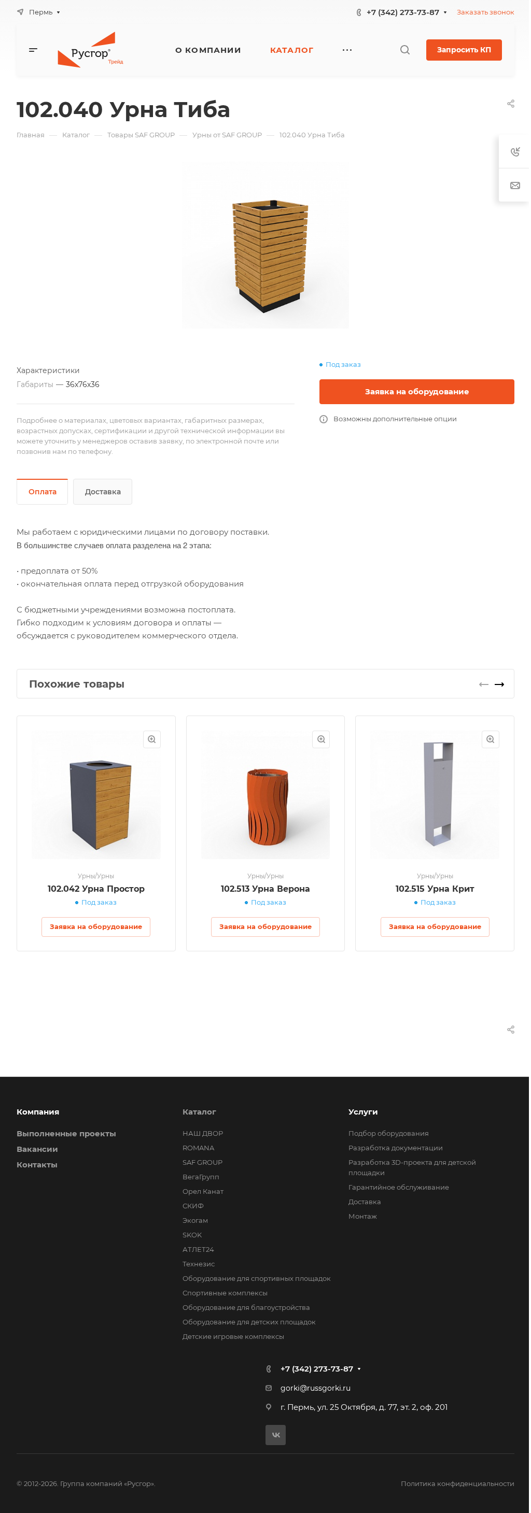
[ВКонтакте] (276, 1435)
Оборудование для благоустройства (246, 1307)
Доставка (103, 491)
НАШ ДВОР (203, 1133)
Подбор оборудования (388, 1133)
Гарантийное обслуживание (398, 1187)
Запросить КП (464, 49)
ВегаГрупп (201, 1177)
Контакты (37, 1164)
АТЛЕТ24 (198, 1249)
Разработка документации (395, 1148)
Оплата (43, 491)
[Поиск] (405, 50)
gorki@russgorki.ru (316, 1388)
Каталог (199, 1112)
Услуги (363, 1112)
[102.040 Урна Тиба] (265, 245)
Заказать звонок (485, 12)
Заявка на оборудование (417, 391)
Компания (38, 1112)
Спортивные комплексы (225, 1293)
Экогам (195, 1220)
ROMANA (198, 1148)
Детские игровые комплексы (233, 1336)
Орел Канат (203, 1191)
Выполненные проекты (66, 1133)
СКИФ (193, 1206)
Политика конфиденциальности (457, 1483)
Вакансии (37, 1149)
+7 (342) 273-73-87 (403, 12)
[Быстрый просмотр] (152, 739)
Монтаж (362, 1216)
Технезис (199, 1264)
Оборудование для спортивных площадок (257, 1278)
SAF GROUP (202, 1162)
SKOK (192, 1235)
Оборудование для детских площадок (249, 1322)
